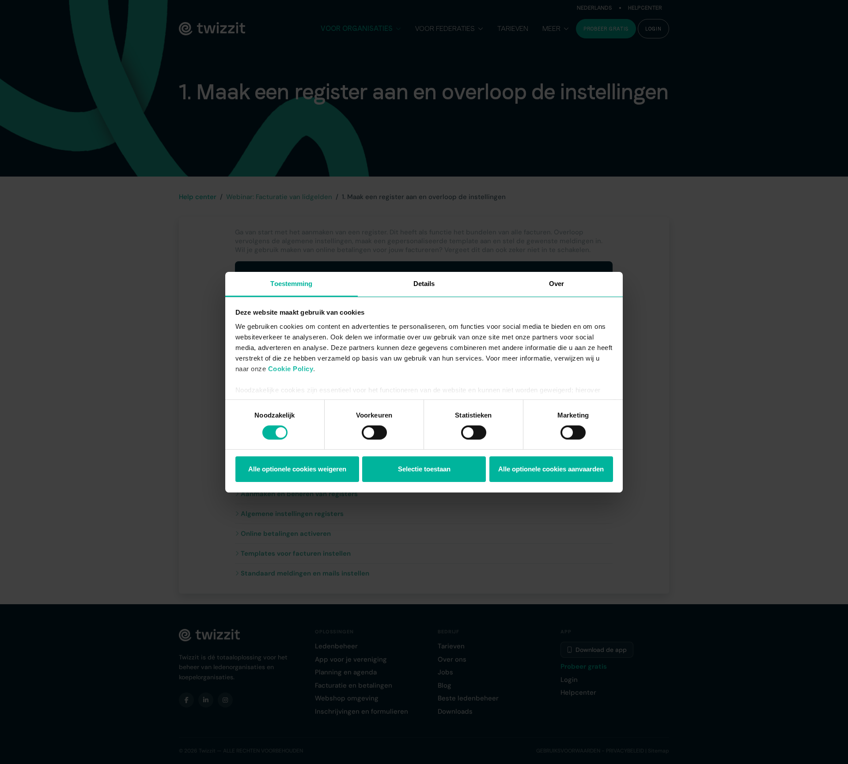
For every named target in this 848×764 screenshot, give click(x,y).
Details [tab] (424, 283)
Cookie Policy (291, 368)
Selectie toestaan (424, 469)
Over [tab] (556, 283)
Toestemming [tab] (291, 283)
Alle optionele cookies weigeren (297, 469)
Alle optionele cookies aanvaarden (551, 469)
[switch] (374, 432)
